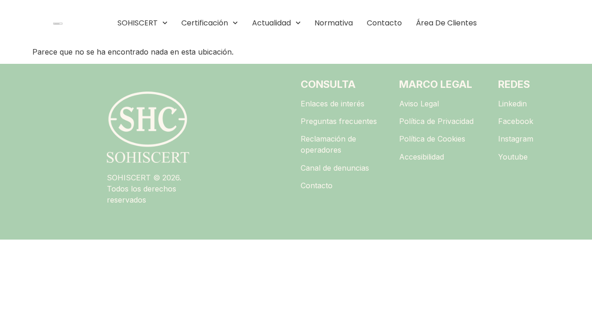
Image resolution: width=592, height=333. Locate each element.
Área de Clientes (446, 23)
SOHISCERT (137, 23)
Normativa (333, 23)
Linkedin (512, 103)
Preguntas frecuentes (339, 121)
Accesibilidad (421, 156)
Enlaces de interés (332, 103)
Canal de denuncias (335, 168)
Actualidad (271, 23)
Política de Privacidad (436, 121)
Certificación (204, 23)
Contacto (384, 23)
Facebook (515, 121)
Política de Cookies (432, 138)
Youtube (513, 156)
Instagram (515, 138)
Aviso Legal (419, 103)
